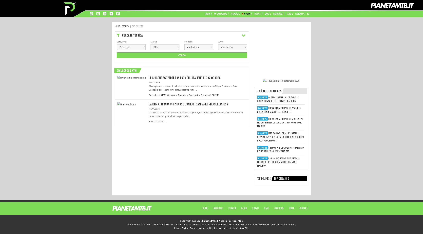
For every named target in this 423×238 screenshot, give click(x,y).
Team (291, 208)
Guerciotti (193, 95)
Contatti (303, 208)
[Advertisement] (281, 52)
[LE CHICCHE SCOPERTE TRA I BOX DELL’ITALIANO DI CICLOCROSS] (131, 77)
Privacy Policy (181, 228)
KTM (163, 95)
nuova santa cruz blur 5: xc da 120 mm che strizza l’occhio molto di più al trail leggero (280, 122)
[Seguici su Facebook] (118, 13)
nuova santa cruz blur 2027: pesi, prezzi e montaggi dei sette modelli (279, 109)
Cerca (182, 55)
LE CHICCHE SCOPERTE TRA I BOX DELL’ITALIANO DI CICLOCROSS (185, 78)
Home (205, 208)
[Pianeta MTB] (138, 208)
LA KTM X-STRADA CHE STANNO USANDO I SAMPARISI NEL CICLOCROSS (188, 104)
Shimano (205, 95)
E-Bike (244, 208)
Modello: (188, 41)
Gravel (255, 208)
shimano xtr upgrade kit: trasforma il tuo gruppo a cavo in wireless (280, 149)
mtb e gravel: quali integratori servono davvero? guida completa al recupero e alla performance (280, 136)
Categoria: (122, 41)
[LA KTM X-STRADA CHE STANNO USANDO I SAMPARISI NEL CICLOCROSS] (126, 103)
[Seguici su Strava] (111, 13)
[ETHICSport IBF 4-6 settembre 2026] (281, 81)
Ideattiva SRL (242, 228)
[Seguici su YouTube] (105, 13)
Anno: (221, 41)
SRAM (215, 95)
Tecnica (232, 208)
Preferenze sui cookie (201, 228)
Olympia (171, 95)
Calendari (218, 208)
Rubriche (279, 208)
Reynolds (153, 95)
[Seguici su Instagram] (98, 13)
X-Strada (159, 121)
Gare (266, 208)
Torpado (182, 95)
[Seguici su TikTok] (91, 13)
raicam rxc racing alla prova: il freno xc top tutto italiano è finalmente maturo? (278, 162)
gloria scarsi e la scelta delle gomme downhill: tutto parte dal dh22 (278, 99)
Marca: (154, 41)
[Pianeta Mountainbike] (69, 8)
